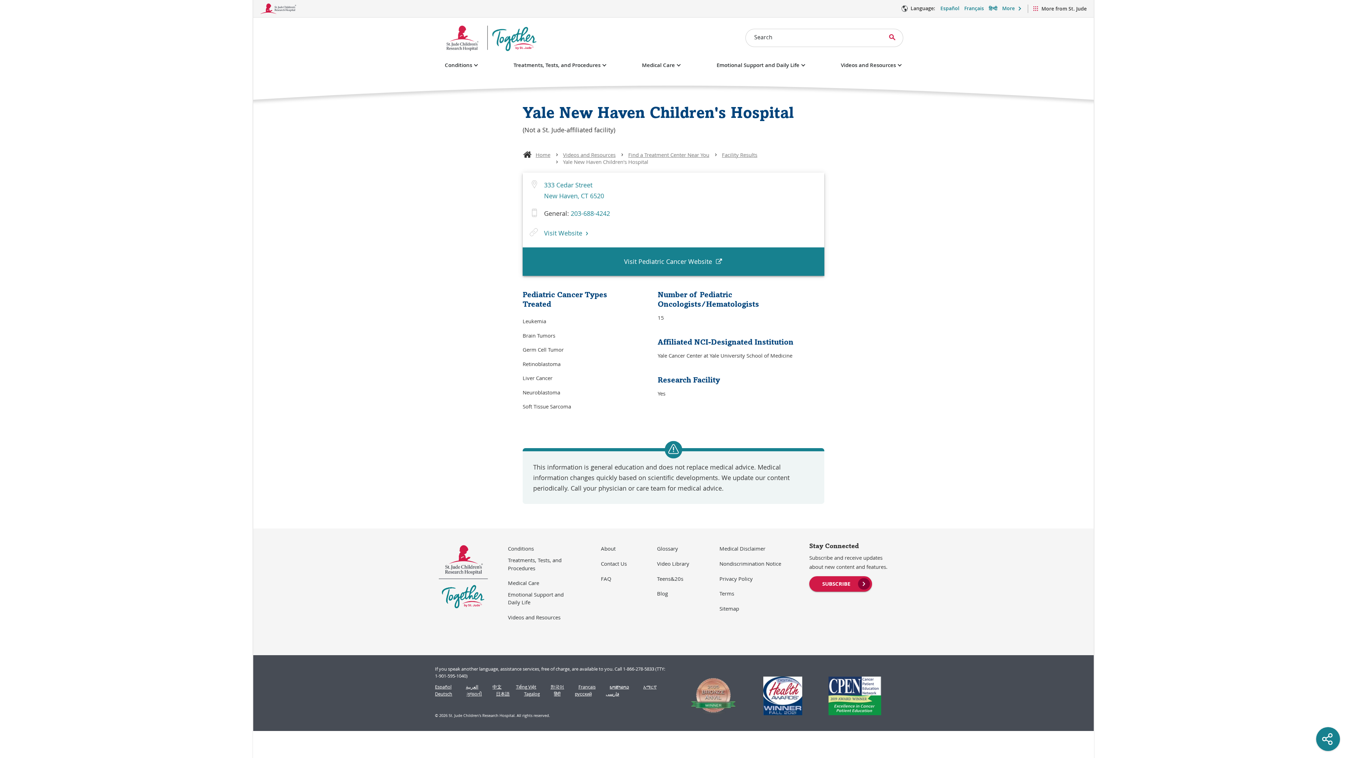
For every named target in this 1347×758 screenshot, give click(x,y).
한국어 (557, 687)
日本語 (503, 694)
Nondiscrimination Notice (750, 563)
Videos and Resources (868, 65)
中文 (497, 687)
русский (583, 694)
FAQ (606, 578)
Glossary (667, 548)
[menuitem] (840, 583)
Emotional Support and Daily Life (758, 65)
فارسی (612, 694)
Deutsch (443, 694)
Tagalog (532, 694)
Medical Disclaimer (742, 548)
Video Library (673, 563)
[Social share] (1328, 739)
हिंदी (557, 694)
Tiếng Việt (526, 687)
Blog (662, 593)
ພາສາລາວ (619, 687)
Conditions (458, 65)
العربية (472, 687)
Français (974, 8)
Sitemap (729, 608)
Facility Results (739, 154)
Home (543, 154)
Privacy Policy (736, 578)
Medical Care (658, 65)
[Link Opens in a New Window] (710, 696)
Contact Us (614, 563)
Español (949, 8)
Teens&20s (670, 578)
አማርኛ (650, 687)
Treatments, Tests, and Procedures (557, 65)
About (608, 548)
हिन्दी (993, 8)
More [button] (1008, 8)
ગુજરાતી (474, 694)
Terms (726, 593)
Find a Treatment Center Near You (668, 154)
